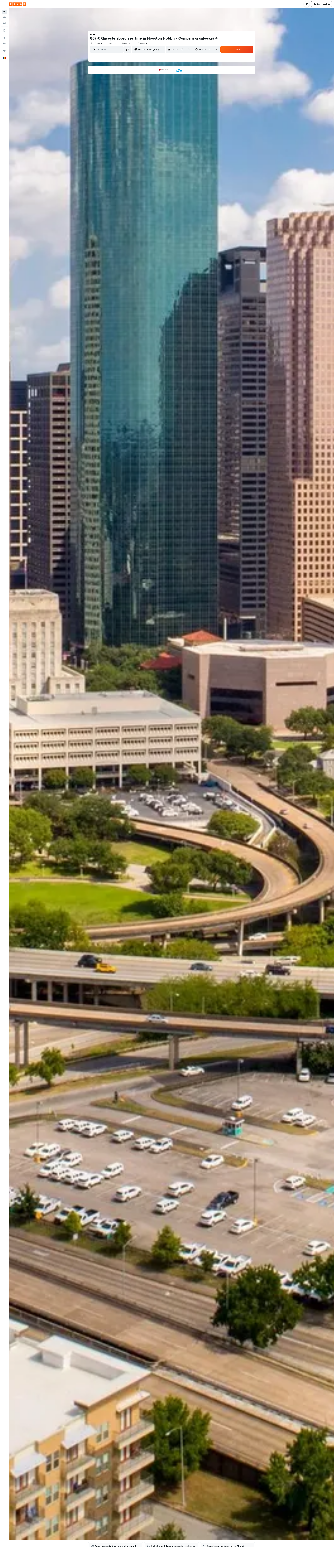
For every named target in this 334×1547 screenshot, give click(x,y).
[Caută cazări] (4, 17)
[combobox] (97, 43)
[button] (4, 4)
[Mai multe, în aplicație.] (4, 30)
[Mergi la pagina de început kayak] (17, 4)
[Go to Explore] (4, 37)
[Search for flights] (4, 12)
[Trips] (4, 50)
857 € (95, 38)
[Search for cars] (4, 23)
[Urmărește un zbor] (4, 43)
